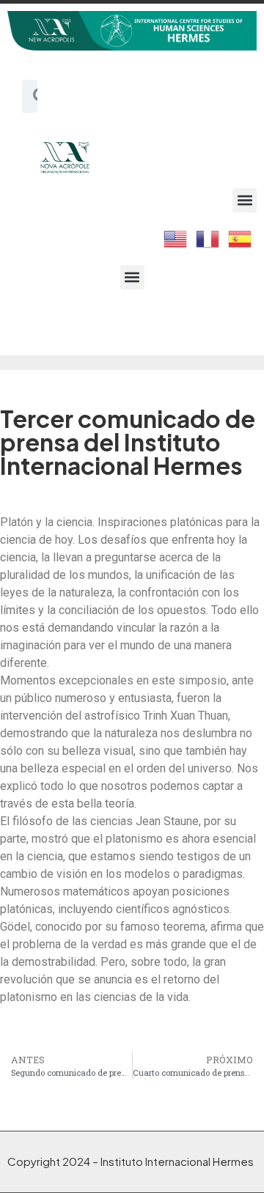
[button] (244, 200)
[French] (208, 237)
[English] (176, 237)
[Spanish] (240, 237)
